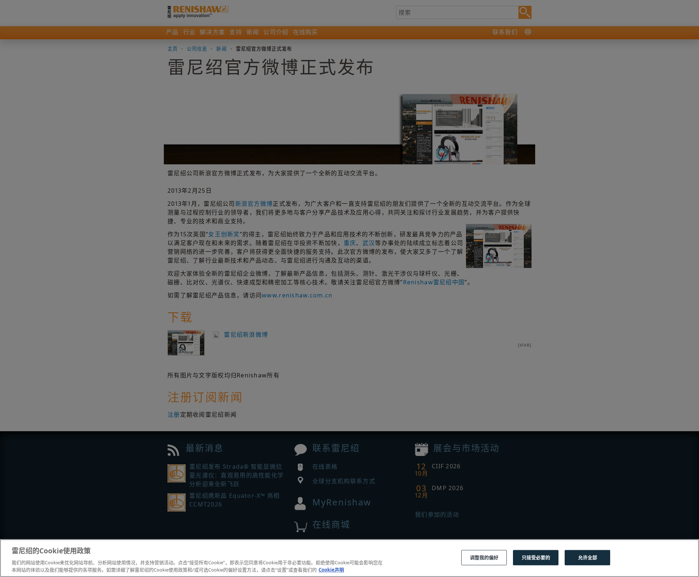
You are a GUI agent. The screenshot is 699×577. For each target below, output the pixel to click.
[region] (349, 558)
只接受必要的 (536, 557)
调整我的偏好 (484, 557)
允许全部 (587, 557)
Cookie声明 (331, 569)
